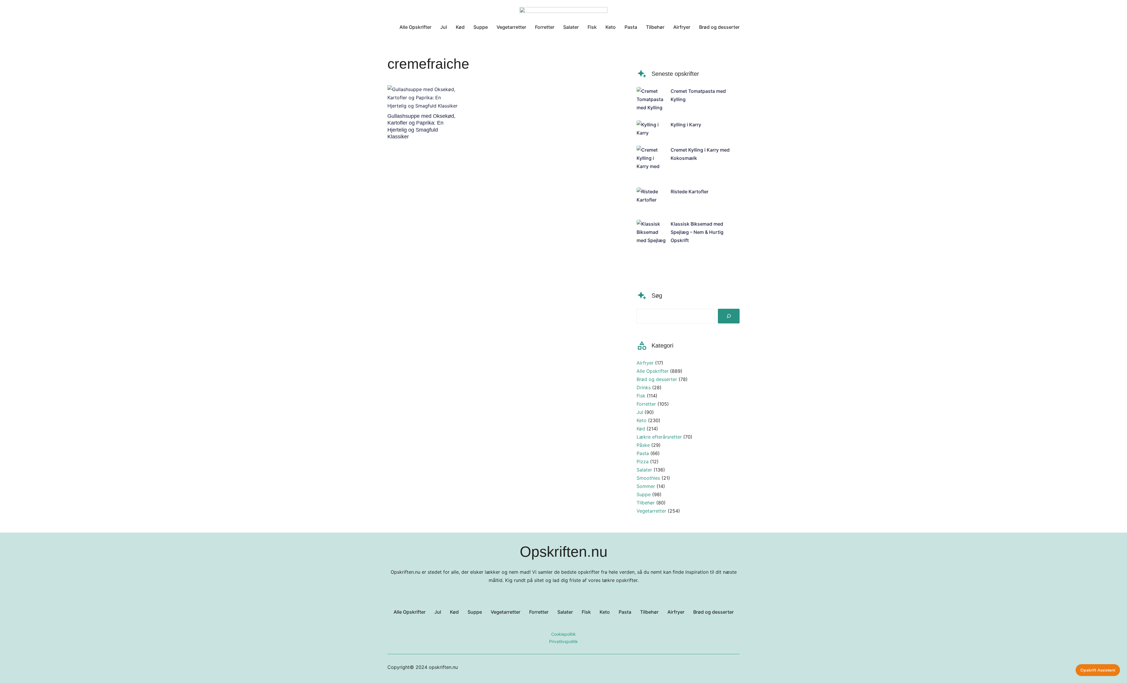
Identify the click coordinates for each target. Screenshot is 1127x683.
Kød (641, 429)
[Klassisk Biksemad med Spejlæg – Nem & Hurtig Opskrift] (651, 244)
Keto (642, 420)
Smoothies (648, 478)
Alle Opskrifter (653, 371)
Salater (644, 470)
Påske (643, 445)
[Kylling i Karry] (651, 128)
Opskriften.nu (564, 551)
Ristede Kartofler (689, 191)
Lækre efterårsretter (659, 437)
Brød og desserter (657, 379)
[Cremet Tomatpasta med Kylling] (651, 99)
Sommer (646, 486)
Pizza (643, 461)
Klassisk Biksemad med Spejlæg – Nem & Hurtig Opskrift (697, 232)
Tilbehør (646, 503)
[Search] (729, 316)
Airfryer (645, 363)
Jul (640, 412)
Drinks (644, 387)
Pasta (643, 453)
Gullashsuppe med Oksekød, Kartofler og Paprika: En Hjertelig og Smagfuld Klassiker (421, 126)
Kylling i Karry (686, 124)
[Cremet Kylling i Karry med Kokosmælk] (651, 162)
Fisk (641, 396)
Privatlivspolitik (563, 641)
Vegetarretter (651, 511)
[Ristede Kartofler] (651, 199)
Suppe (644, 494)
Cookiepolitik (563, 634)
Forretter (646, 404)
